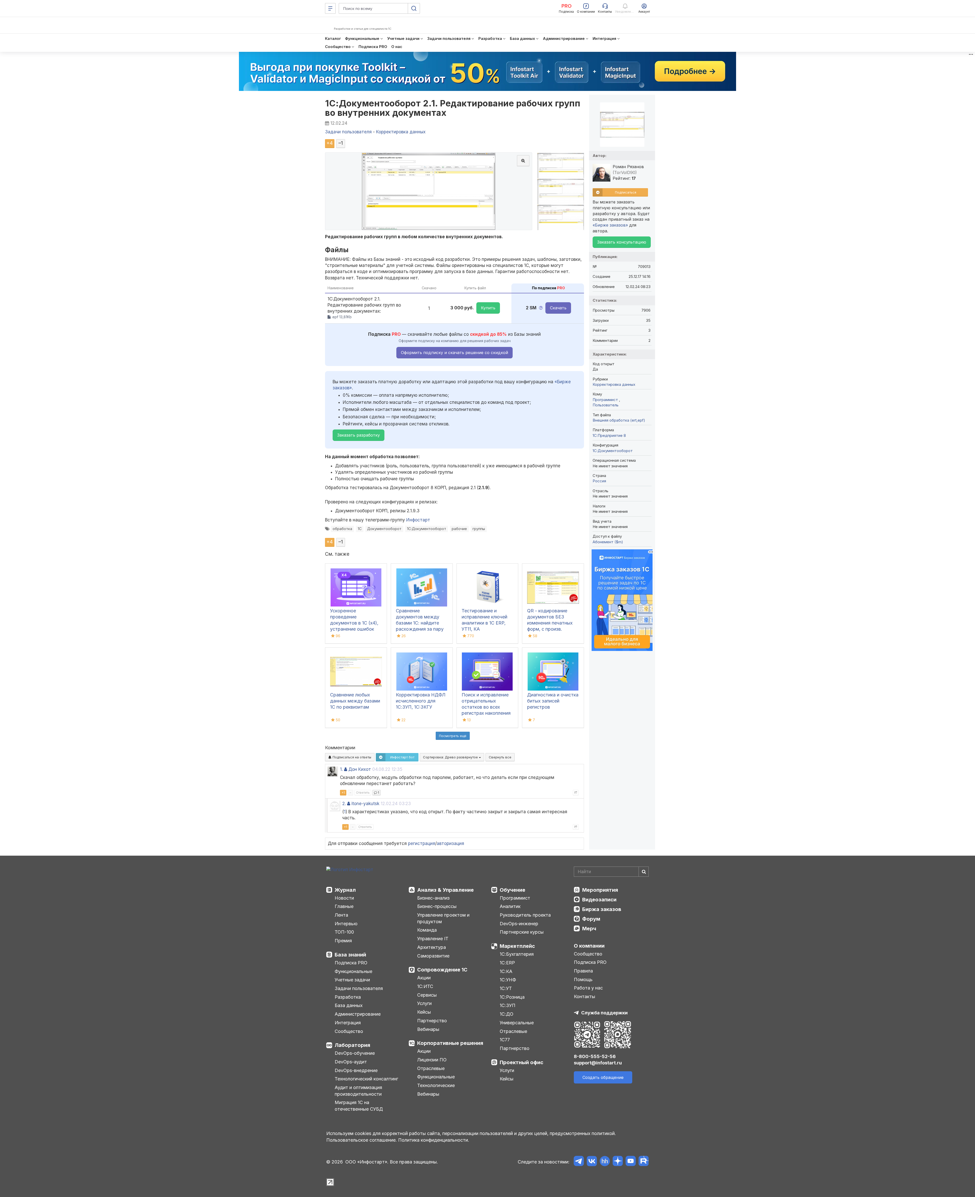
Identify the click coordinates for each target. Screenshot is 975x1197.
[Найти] (644, 872)
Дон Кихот (359, 769)
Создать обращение (603, 1077)
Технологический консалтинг (366, 1078)
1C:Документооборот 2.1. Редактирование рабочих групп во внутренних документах (452, 108)
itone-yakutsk (365, 803)
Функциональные (353, 971)
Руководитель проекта (525, 915)
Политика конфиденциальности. (433, 1140)
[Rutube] (643, 1162)
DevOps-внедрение (356, 1070)
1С (360, 528)
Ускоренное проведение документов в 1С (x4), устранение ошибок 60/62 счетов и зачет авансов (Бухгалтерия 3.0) (354, 629)
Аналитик (510, 906)
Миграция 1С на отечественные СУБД (359, 1106)
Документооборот (384, 528)
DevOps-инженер (519, 923)
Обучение (512, 890)
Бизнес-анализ (433, 898)
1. (341, 769)
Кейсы (424, 1012)
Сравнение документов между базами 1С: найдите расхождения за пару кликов (420, 623)
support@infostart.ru (598, 1062)
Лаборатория (352, 1045)
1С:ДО (506, 1014)
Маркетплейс (517, 946)
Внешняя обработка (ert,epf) (619, 420)
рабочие (459, 528)
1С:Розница (512, 997)
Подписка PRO (351, 962)
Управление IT (432, 938)
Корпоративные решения (450, 1043)
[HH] (604, 1162)
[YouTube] (630, 1162)
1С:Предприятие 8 (609, 435)
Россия (599, 480)
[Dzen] (617, 1162)
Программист (606, 399)
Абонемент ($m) (608, 541)
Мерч (589, 928)
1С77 (505, 1039)
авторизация (450, 843)
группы (479, 528)
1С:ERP (507, 962)
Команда (427, 930)
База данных (349, 1005)
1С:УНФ (508, 979)
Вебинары (428, 1029)
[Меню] (330, 8)
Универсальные (517, 1022)
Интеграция (348, 1022)
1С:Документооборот (426, 528)
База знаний (350, 955)
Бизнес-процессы (437, 906)
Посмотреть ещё (452, 736)
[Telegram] (579, 1162)
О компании (589, 946)
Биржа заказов (601, 909)
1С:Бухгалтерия (517, 954)
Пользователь (606, 405)
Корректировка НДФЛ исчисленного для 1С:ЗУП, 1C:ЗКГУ (420, 701)
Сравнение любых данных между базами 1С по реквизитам (355, 701)
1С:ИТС (425, 986)
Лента (341, 915)
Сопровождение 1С (442, 970)
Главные (344, 906)
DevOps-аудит (351, 1061)
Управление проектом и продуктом (443, 918)
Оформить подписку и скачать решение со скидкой (454, 352)
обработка (342, 528)
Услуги (424, 1003)
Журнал (345, 890)
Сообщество (349, 1031)
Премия (343, 940)
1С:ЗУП (507, 1005)
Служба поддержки (604, 1012)
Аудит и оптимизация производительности (358, 1091)
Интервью (346, 923)
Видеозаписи (599, 900)
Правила (583, 970)
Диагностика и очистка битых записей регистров (552, 701)
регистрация (421, 843)
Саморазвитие (433, 956)
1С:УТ (506, 988)
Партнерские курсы (522, 932)
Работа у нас (588, 988)
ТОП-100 (344, 932)
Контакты (584, 996)
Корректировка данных (614, 384)
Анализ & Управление (445, 890)
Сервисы (427, 995)
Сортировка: (451, 757)
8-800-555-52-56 (595, 1056)
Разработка (348, 997)
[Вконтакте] (592, 1162)
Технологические (436, 1085)
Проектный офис (521, 1062)
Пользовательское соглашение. (361, 1140)
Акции (424, 977)
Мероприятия (600, 890)
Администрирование (358, 1014)
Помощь (583, 979)
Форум (591, 919)
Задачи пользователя (359, 988)
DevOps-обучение (355, 1053)
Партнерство (432, 1020)
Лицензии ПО (432, 1059)
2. (344, 803)
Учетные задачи (352, 979)
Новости (344, 898)
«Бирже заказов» (610, 225)
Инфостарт (418, 519)
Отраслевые (431, 1068)
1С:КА (506, 971)
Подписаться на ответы (351, 757)
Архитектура (431, 947)
